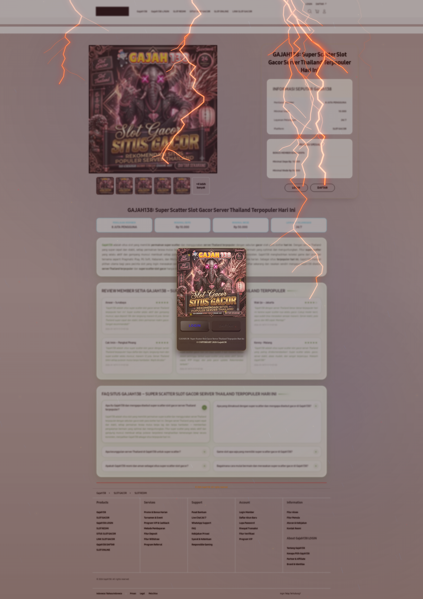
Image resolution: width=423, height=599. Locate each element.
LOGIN (195, 325)
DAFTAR (226, 325)
